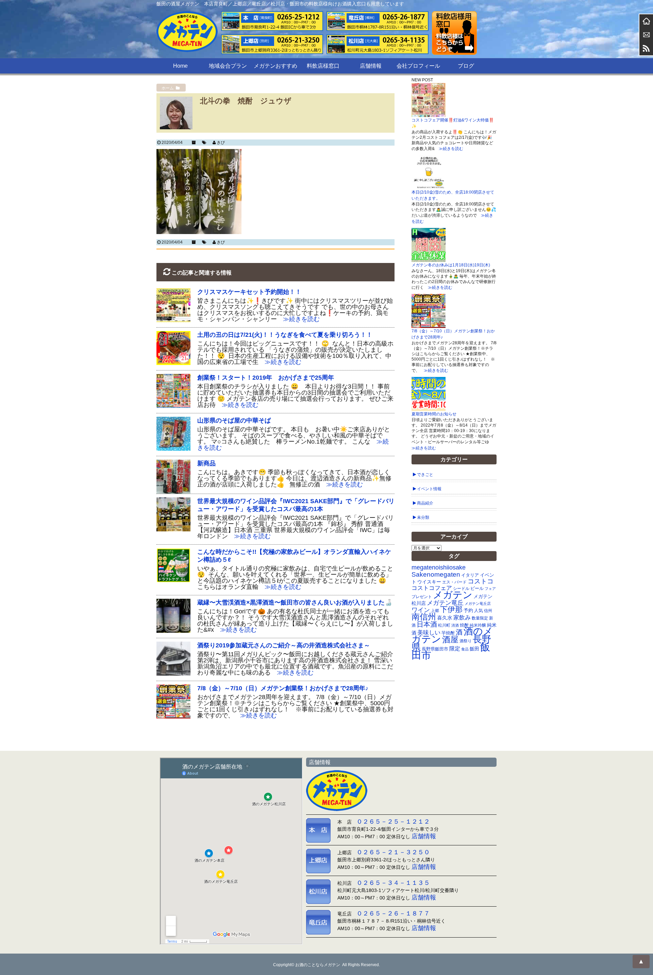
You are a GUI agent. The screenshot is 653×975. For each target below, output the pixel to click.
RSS (646, 48)
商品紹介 (425, 503)
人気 (478, 610)
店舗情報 (371, 66)
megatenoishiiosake (439, 567)
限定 (454, 648)
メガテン (452, 594)
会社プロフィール (418, 66)
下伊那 (451, 609)
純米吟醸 (478, 625)
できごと (425, 474)
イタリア (470, 575)
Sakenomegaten (436, 574)
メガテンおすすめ (275, 66)
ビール (477, 588)
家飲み (462, 617)
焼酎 (464, 625)
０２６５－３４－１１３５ (393, 882)
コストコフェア (432, 588)
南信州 (424, 616)
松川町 (444, 625)
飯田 (474, 648)
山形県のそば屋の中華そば (234, 420)
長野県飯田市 (435, 648)
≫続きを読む (298, 319)
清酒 (455, 625)
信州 (488, 611)
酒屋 (450, 639)
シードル (461, 588)
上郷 (435, 611)
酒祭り (465, 641)
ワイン (421, 609)
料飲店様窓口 (323, 66)
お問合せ (646, 35)
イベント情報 (429, 488)
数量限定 (480, 618)
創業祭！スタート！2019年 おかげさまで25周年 (265, 377)
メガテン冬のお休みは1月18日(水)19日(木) (451, 265)
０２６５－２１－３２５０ (393, 852)
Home (180, 66)
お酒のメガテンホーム (646, 21)
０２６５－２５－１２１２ (393, 821)
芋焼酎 (448, 633)
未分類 (423, 517)
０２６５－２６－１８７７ (393, 913)
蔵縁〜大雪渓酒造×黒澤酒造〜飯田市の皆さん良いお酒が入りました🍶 (294, 602)
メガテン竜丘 (445, 602)
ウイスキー (429, 581)
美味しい (428, 632)
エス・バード (454, 582)
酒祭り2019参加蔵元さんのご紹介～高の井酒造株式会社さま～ (283, 645)
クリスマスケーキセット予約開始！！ (249, 291)
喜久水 (444, 618)
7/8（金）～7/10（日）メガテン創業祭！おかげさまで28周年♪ (282, 688)
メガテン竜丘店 (478, 603)
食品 (465, 649)
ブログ (466, 66)
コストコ (480, 581)
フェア (490, 588)
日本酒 (427, 624)
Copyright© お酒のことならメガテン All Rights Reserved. (326, 964)
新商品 (206, 463)
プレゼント (422, 596)
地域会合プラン (228, 66)
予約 (468, 610)
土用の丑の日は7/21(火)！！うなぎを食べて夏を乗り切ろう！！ (284, 334)
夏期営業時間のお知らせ (434, 414)
